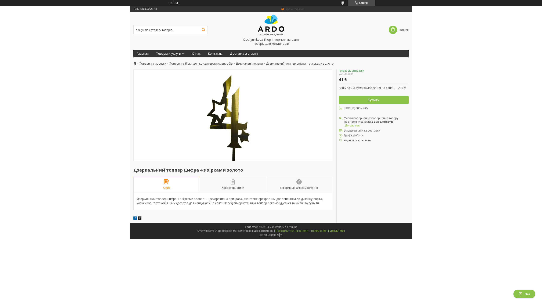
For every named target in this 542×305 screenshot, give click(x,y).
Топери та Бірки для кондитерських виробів (201, 63)
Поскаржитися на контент (292, 231)
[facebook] (135, 219)
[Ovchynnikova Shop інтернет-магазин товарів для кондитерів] (271, 24)
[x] (139, 219)
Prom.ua (292, 227)
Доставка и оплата (244, 53)
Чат (527, 294)
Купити (374, 100)
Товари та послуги (152, 63)
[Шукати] (203, 30)
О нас (196, 53)
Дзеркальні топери (249, 63)
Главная (143, 53)
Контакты (215, 53)
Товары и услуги (168, 53)
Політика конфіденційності (328, 231)
